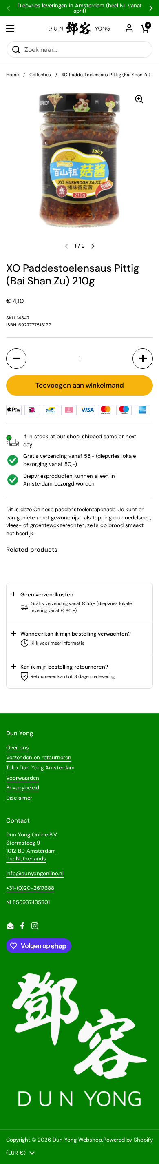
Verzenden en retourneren (38, 757)
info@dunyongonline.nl (35, 873)
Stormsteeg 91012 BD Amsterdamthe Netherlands (31, 850)
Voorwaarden (22, 777)
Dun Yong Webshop (77, 1139)
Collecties (40, 75)
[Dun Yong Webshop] (79, 28)
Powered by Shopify (128, 1139)
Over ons (17, 747)
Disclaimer (19, 797)
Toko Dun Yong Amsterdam (40, 767)
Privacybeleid (22, 787)
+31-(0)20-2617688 (30, 888)
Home (12, 75)
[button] (93, 246)
